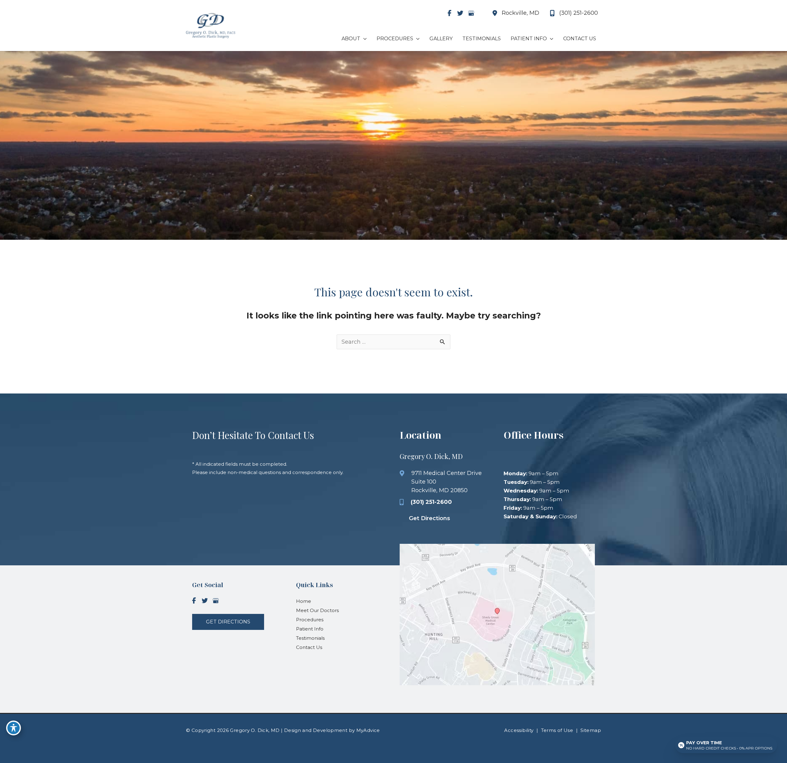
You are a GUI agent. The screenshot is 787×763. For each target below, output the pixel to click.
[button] (228, 621)
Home (303, 601)
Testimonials (310, 638)
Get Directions (429, 518)
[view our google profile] (471, 13)
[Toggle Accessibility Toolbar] (13, 728)
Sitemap (590, 730)
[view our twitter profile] (460, 13)
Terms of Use (557, 730)
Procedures (309, 620)
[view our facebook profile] (449, 13)
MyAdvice (367, 730)
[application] (363, 39)
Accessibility (518, 730)
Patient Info (309, 629)
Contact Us (309, 647)
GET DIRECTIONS (228, 622)
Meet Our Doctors (317, 610)
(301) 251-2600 (431, 502)
